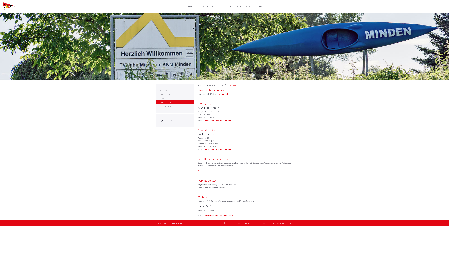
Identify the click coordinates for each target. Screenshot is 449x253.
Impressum (219, 85)
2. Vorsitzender (206, 130)
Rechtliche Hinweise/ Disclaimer (217, 159)
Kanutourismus (245, 6)
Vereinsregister (207, 180)
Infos (259, 6)
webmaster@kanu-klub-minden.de (218, 215)
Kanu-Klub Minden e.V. (211, 90)
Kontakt (164, 90)
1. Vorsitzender (223, 94)
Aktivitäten (202, 6)
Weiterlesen (203, 171)
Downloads (166, 94)
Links (162, 98)
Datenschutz (166, 106)
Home (189, 6)
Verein (215, 6)
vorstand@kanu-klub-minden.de (217, 120)
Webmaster (205, 197)
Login (290, 223)
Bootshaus (228, 6)
